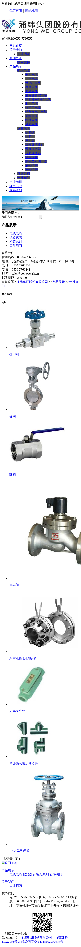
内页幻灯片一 (48, 203)
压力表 (30, 140)
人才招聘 (23, 54)
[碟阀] (35, 409)
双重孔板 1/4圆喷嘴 (22, 658)
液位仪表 (31, 165)
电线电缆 (23, 70)
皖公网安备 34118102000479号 (42, 941)
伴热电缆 (31, 124)
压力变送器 (33, 153)
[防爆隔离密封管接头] (32, 756)
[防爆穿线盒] (32, 704)
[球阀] (37, 467)
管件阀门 (23, 177)
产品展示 (58, 281)
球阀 (12, 474)
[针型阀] (34, 347)
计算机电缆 (33, 83)
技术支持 (23, 62)
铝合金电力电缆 (36, 111)
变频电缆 (31, 91)
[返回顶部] (9, 863)
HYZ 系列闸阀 (19, 850)
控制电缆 (31, 78)
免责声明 (15, 10)
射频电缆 (31, 116)
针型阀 (14, 354)
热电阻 (30, 136)
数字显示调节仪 (36, 161)
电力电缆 (31, 74)
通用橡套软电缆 (36, 95)
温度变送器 (33, 149)
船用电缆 (31, 103)
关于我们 (8, 881)
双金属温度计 (34, 144)
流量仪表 (31, 157)
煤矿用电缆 (33, 107)
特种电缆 (31, 120)
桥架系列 (23, 173)
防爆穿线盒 (17, 711)
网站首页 (15, 45)
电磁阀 (14, 585)
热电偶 (30, 132)
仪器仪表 (23, 128)
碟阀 (12, 416)
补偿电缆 (31, 87)
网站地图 (31, 10)
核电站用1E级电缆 (38, 99)
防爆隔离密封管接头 (23, 763)
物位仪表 (31, 169)
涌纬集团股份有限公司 (32, 281)
